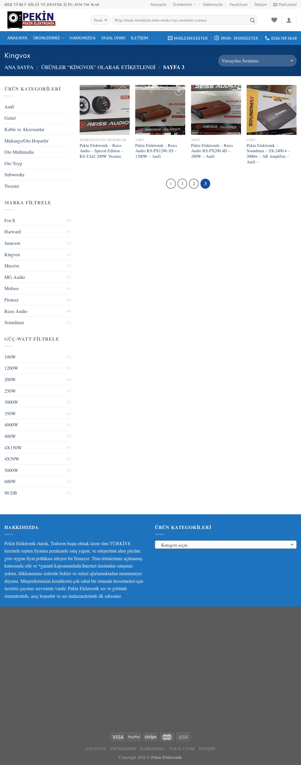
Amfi (9, 106)
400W (10, 436)
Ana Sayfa (19, 67)
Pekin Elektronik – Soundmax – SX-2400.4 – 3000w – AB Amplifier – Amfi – (268, 154)
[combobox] (226, 544)
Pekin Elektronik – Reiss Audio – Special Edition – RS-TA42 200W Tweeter (101, 151)
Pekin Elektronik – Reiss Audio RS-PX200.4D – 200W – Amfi (212, 151)
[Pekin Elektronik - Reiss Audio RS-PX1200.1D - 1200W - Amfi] (160, 110)
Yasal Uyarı (238, 4)
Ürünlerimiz (182, 4)
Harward (12, 231)
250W (10, 391)
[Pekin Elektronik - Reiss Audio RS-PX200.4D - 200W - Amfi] (216, 110)
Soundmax (14, 322)
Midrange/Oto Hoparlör (26, 141)
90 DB (10, 493)
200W (10, 379)
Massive (11, 265)
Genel (10, 118)
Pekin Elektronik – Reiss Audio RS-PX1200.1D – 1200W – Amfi (156, 151)
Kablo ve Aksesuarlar (24, 129)
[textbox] (224, 545)
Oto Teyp (13, 163)
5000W (11, 470)
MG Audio (14, 277)
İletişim (261, 4)
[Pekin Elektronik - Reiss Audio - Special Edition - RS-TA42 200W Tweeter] (105, 110)
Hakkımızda (213, 4)
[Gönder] (252, 20)
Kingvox (12, 254)
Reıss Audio (15, 311)
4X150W (13, 447)
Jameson (12, 243)
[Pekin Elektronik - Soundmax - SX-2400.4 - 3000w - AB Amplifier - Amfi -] (272, 110)
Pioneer (11, 300)
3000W (11, 402)
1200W (11, 368)
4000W (11, 424)
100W (10, 357)
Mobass (11, 288)
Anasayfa (158, 4)
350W (10, 413)
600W (10, 481)
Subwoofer (14, 174)
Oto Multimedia (19, 152)
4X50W (11, 459)
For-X (10, 220)
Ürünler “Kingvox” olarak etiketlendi (98, 67)
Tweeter (11, 186)
